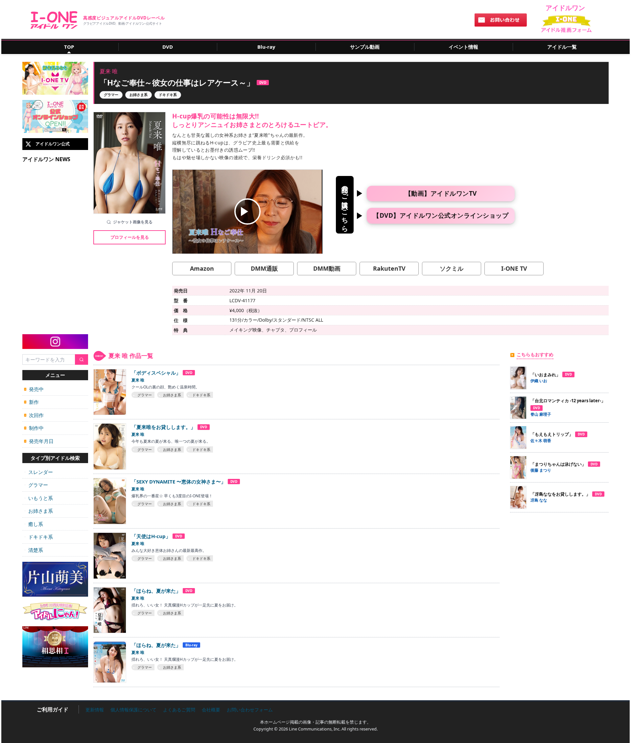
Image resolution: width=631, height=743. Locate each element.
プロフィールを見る (129, 237)
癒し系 (33, 524)
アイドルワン (54, 20)
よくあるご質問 (179, 709)
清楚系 (33, 550)
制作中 (34, 428)
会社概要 (211, 709)
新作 (31, 402)
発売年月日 (39, 441)
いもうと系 (38, 498)
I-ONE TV (514, 268)
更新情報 (94, 709)
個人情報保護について (133, 709)
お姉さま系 (38, 511)
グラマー (36, 485)
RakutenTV (389, 268)
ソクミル (451, 268)
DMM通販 (264, 268)
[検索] (81, 359)
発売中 (34, 389)
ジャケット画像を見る (132, 222)
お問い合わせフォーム (250, 709)
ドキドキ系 (38, 536)
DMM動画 (326, 268)
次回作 (34, 415)
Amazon (202, 268)
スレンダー (38, 472)
